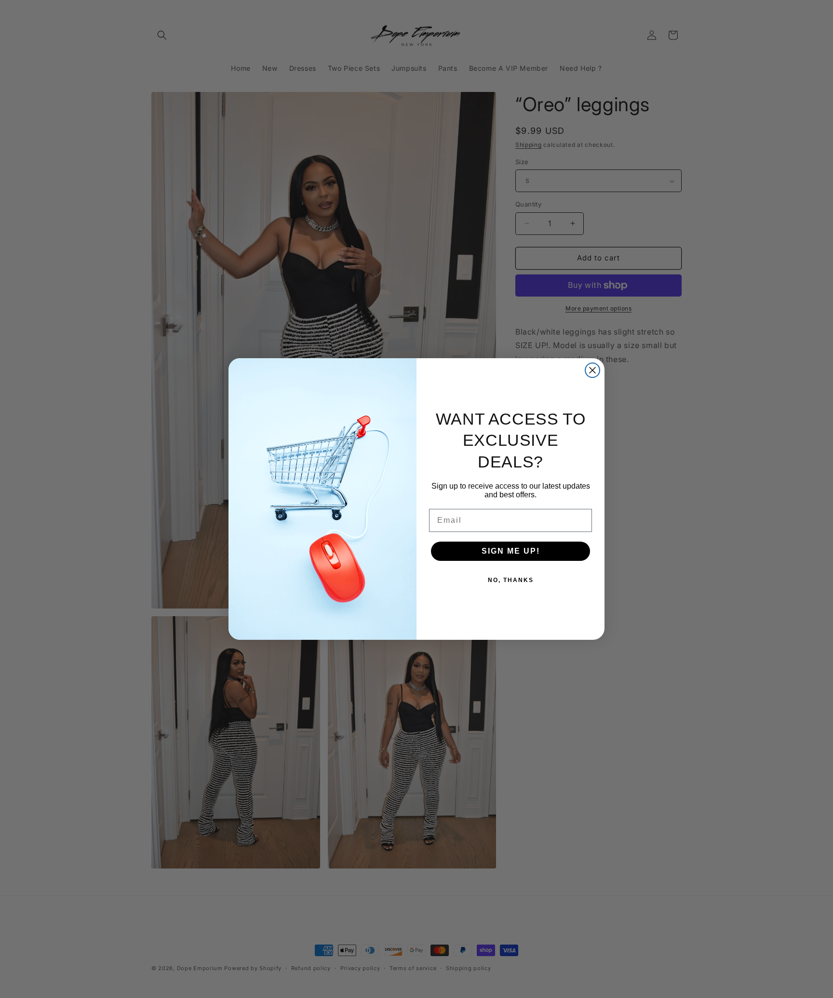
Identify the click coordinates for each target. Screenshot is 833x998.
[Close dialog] (592, 370)
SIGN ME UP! (511, 551)
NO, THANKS (511, 580)
